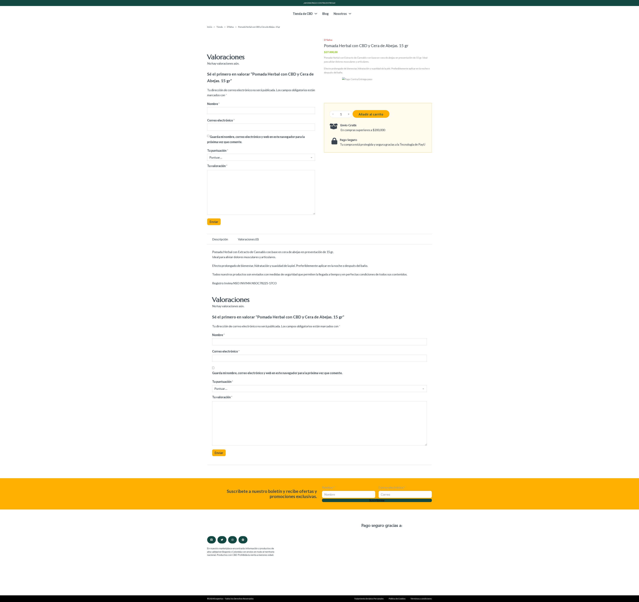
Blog (325, 13)
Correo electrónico (221, 120)
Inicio (209, 27)
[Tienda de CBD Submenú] (315, 13)
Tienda (219, 27)
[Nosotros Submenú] (349, 13)
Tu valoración (217, 166)
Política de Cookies (397, 598)
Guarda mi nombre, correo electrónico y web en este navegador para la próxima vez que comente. (277, 373)
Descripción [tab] (220, 239)
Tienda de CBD (303, 13)
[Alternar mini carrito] (430, 13)
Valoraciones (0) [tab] (248, 239)
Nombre (213, 104)
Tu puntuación (217, 150)
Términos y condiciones (421, 598)
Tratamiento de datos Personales (369, 598)
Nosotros (340, 13)
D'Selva (230, 27)
